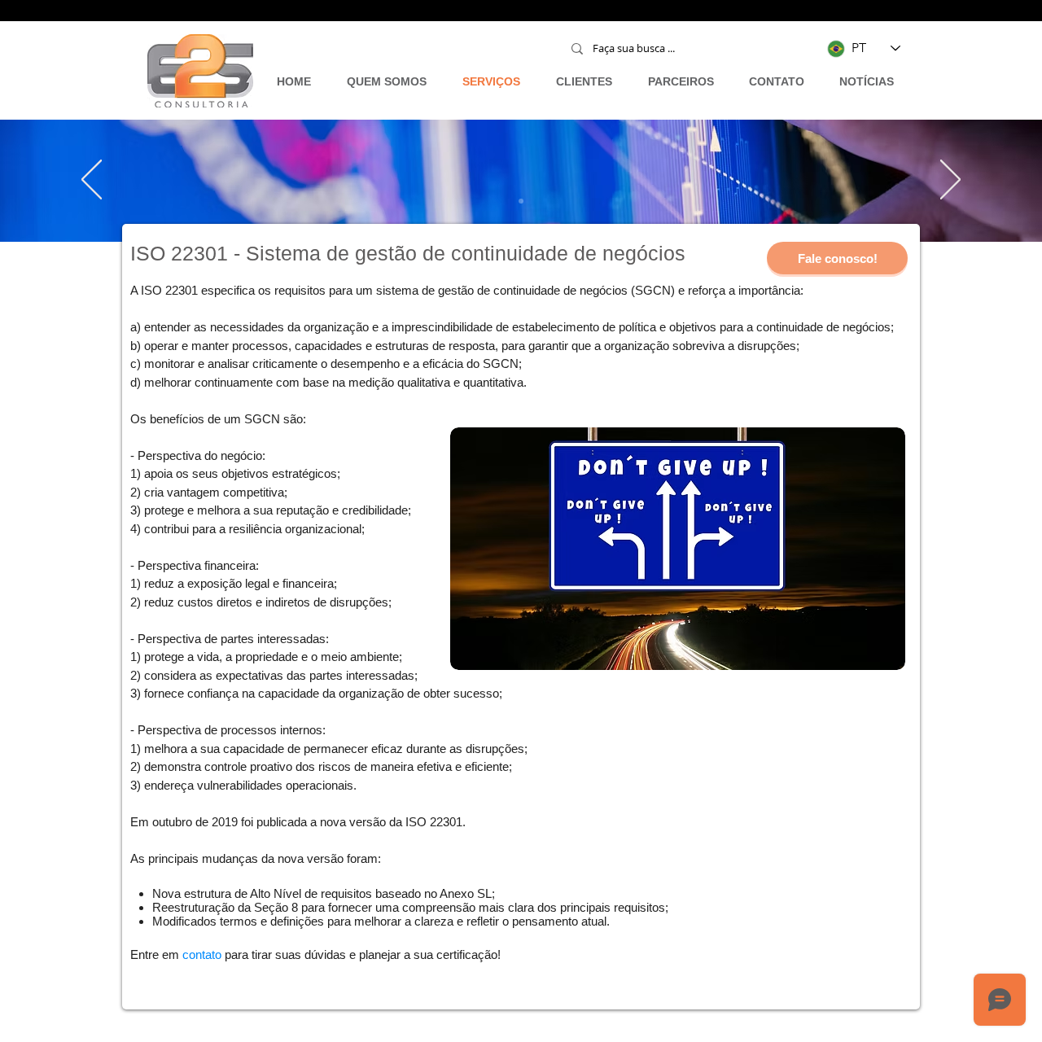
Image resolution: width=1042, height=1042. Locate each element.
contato (201, 954)
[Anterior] (91, 181)
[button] (837, 258)
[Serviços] (521, 201)
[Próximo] (950, 181)
